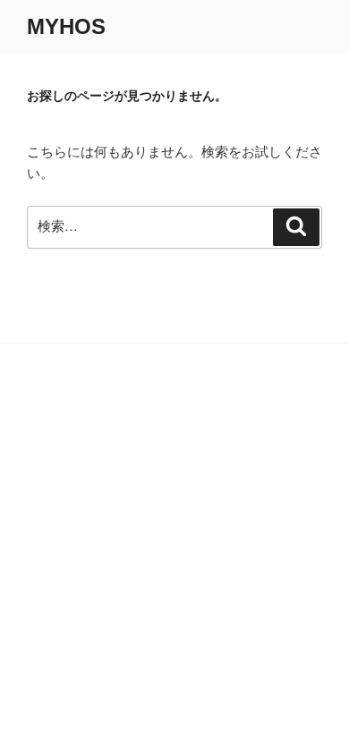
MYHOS (66, 26)
